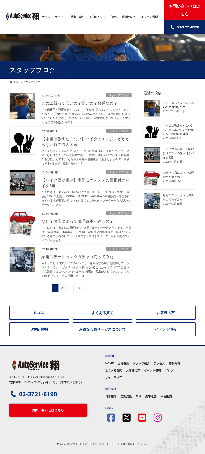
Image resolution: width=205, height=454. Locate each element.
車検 (138, 396)
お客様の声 (166, 313)
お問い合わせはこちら (48, 410)
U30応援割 (39, 329)
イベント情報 (166, 329)
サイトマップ (113, 377)
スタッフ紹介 (141, 363)
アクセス (159, 363)
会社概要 (123, 363)
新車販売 (151, 396)
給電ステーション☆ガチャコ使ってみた (77, 257)
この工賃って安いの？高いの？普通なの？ (79, 103)
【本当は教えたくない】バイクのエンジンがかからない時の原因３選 (178, 129)
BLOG (39, 313)
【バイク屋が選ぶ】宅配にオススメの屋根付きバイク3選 (178, 153)
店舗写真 (174, 363)
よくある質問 (102, 313)
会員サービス (102, 329)
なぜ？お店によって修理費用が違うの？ (77, 221)
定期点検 (126, 396)
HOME (109, 363)
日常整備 (111, 396)
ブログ (169, 370)
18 (78, 289)
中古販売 (166, 396)
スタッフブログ (119, 95)
